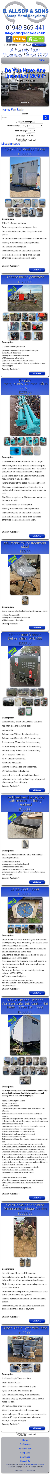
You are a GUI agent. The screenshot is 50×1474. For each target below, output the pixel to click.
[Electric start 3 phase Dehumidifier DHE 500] (25, 686)
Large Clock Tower (25, 889)
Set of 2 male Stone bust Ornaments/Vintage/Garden (25, 1207)
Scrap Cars (25, 1453)
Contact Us (25, 1461)
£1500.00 (25, 154)
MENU (42, 60)
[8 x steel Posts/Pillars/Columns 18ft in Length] (25, 436)
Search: (25, 114)
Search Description (26, 122)
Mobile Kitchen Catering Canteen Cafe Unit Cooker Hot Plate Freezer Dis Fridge (25, 1003)
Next (30, 140)
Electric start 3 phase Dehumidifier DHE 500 (25, 636)
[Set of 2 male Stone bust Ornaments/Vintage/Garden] (25, 1257)
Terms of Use (31, 1470)
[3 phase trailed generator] (25, 311)
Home (25, 1440)
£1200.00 (25, 282)
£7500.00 (25, 1012)
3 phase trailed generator (25, 277)
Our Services (25, 1444)
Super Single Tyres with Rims (25, 1328)
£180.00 (25, 1333)
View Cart (39, 45)
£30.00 (25, 551)
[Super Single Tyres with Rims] (25, 1362)
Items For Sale (25, 1448)
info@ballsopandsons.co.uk (25, 33)
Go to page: (20, 136)
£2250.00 (25, 1213)
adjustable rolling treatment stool (25, 545)
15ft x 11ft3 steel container (25, 149)
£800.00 (25, 643)
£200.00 (25, 392)
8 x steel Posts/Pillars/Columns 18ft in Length (25, 383)
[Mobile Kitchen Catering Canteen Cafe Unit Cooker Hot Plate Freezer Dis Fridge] (25, 1055)
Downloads (25, 1457)
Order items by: (13, 125)
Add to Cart (37, 270)
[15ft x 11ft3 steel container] (25, 197)
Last (34, 140)
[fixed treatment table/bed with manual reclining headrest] (25, 838)
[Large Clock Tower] (25, 923)
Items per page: (21, 131)
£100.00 (25, 809)
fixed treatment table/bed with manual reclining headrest (25, 800)
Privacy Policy (19, 1470)
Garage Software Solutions (35, 1464)
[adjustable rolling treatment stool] (25, 595)
